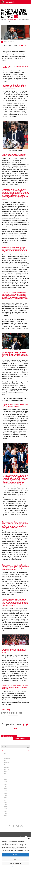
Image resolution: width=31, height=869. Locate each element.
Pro (16, 16)
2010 (5, 816)
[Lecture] (3, 716)
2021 (5, 791)
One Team (6, 769)
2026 (5, 780)
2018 (5, 798)
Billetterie (6, 767)
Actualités (14, 19)
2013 (5, 809)
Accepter (15, 854)
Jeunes (6, 756)
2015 (5, 804)
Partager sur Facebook (19, 46)
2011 (5, 813)
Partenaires (7, 765)
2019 (5, 795)
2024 (5, 784)
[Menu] (28, 2)
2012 (5, 811)
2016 (5, 802)
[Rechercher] (28, 746)
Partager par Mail (25, 46)
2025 (5, 782)
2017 (5, 800)
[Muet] (23, 716)
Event (5, 771)
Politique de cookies (14, 866)
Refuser (16, 859)
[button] (28, 838)
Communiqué (7, 758)
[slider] (27, 715)
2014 (5, 807)
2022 (5, 789)
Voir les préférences (15, 863)
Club (5, 760)
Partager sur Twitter (22, 46)
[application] (15, 715)
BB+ (5, 774)
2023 (5, 786)
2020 (5, 793)
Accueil (9, 19)
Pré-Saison (6, 762)
